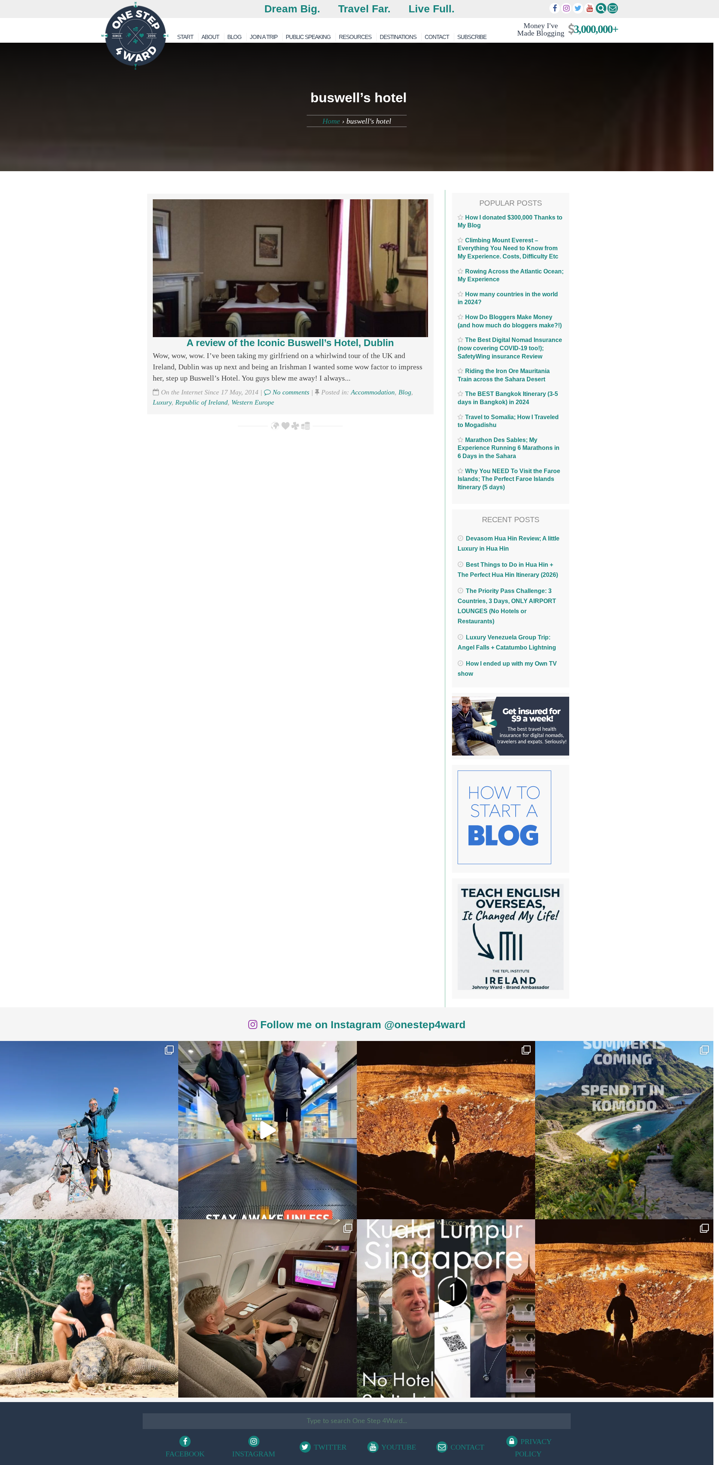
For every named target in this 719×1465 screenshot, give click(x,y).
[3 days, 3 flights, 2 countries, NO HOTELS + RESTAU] (267, 1308)
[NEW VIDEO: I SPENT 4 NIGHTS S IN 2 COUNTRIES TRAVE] (267, 1130)
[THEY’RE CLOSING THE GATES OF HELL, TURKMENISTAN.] (624, 1308)
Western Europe (252, 402)
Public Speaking (308, 37)
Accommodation (373, 392)
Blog (234, 37)
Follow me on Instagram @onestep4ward (361, 1024)
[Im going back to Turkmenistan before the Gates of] (446, 1130)
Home (331, 121)
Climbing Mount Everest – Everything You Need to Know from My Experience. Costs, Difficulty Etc (508, 248)
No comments (290, 392)
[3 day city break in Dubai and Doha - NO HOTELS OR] (446, 1308)
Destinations (398, 37)
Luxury (162, 402)
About (210, 37)
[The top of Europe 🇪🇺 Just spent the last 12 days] (89, 1130)
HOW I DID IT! (564, 29)
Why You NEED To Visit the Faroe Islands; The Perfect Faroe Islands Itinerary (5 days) (509, 479)
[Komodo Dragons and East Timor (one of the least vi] (89, 1308)
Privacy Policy (533, 1447)
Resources (355, 37)
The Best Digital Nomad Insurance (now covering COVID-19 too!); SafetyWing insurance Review (510, 348)
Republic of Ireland (201, 402)
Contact (437, 37)
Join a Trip (263, 37)
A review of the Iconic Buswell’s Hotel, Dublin (290, 342)
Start (185, 37)
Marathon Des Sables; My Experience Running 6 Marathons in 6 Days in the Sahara (508, 448)
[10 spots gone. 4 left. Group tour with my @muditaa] (624, 1130)
